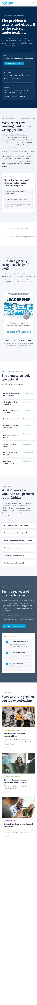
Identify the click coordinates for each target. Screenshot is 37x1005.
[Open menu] (33, 3)
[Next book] (33, 314)
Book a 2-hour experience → (14, 626)
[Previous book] (4, 314)
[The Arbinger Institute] (8, 3)
